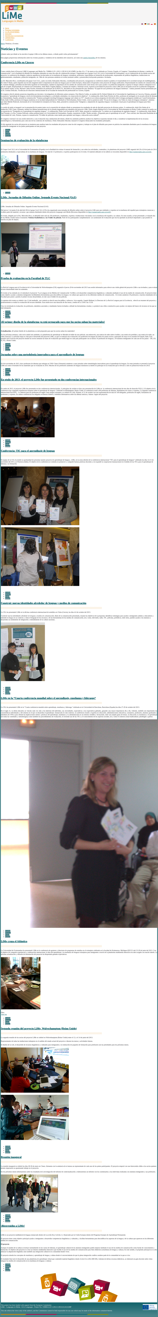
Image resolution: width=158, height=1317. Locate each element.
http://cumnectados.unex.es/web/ (140, 152)
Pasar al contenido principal (10, 2)
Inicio (7, 28)
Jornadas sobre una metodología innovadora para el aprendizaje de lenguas (42, 354)
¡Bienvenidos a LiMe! (13, 1225)
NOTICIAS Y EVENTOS (14, 36)
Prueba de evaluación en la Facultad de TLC (25, 278)
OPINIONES (9, 38)
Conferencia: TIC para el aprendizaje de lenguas (28, 450)
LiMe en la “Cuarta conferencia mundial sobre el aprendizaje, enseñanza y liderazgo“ (48, 698)
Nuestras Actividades (12, 30)
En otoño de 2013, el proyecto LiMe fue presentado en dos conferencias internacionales (49, 379)
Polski (7, 132)
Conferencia (9, 40)
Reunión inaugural (11, 1157)
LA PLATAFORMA (12, 32)
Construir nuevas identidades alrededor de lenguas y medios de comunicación (43, 603)
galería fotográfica (89, 58)
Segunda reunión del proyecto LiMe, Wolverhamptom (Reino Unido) (39, 1028)
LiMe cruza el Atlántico (14, 941)
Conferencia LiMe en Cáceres (17, 62)
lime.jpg (4, 1014)
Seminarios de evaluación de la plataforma (24, 140)
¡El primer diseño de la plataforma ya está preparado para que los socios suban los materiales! (53, 321)
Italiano (7, 130)
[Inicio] (54, 22)
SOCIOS (8, 34)
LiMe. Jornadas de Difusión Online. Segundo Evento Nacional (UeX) (38, 197)
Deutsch (8, 136)
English (7, 134)
